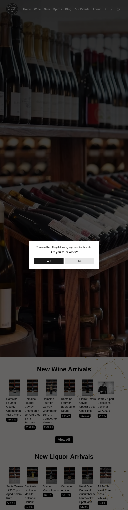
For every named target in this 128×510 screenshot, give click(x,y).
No (79, 261)
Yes (49, 261)
